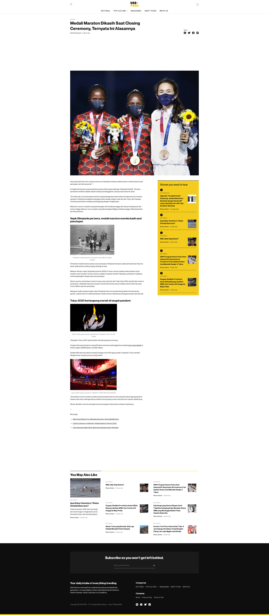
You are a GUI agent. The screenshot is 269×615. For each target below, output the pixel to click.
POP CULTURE (120, 11)
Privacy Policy (147, 597)
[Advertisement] (134, 55)
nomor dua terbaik (134, 345)
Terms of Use (159, 597)
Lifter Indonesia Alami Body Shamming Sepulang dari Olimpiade (95, 428)
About (138, 597)
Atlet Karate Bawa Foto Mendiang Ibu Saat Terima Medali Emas (96, 419)
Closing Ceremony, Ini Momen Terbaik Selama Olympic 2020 (95, 423)
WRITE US (164, 11)
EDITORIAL (105, 11)
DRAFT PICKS (150, 11)
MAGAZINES (136, 11)
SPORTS (72, 19)
